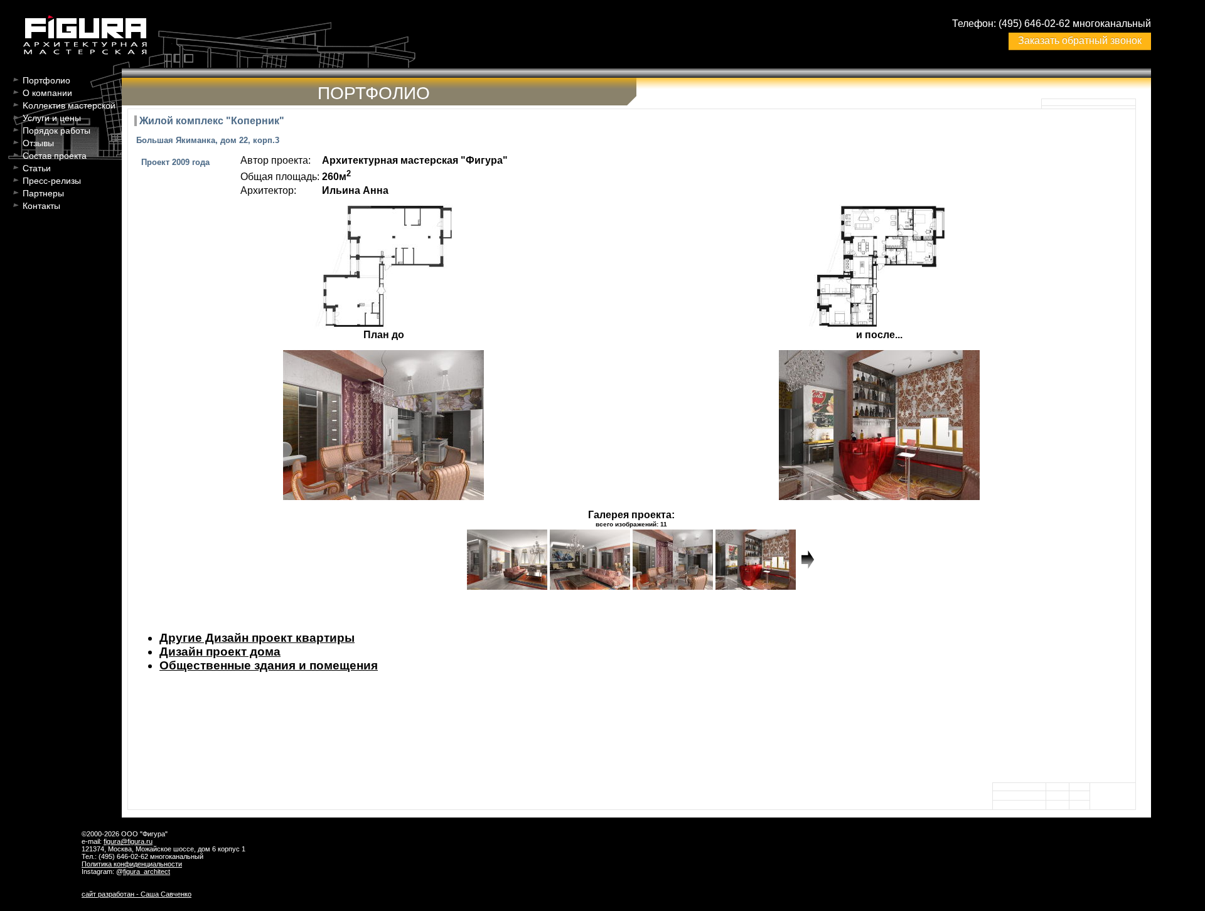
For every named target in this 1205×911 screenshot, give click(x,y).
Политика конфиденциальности (132, 864)
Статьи (37, 168)
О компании (47, 93)
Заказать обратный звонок (1080, 40)
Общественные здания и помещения (268, 665)
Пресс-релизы (52, 181)
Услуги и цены (52, 118)
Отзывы (38, 143)
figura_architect (146, 871)
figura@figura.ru (128, 841)
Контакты (41, 206)
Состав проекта (55, 156)
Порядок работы (56, 130)
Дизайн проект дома (220, 651)
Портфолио (46, 80)
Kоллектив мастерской (69, 105)
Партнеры (43, 193)
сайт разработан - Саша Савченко (136, 894)
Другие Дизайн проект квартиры (257, 637)
